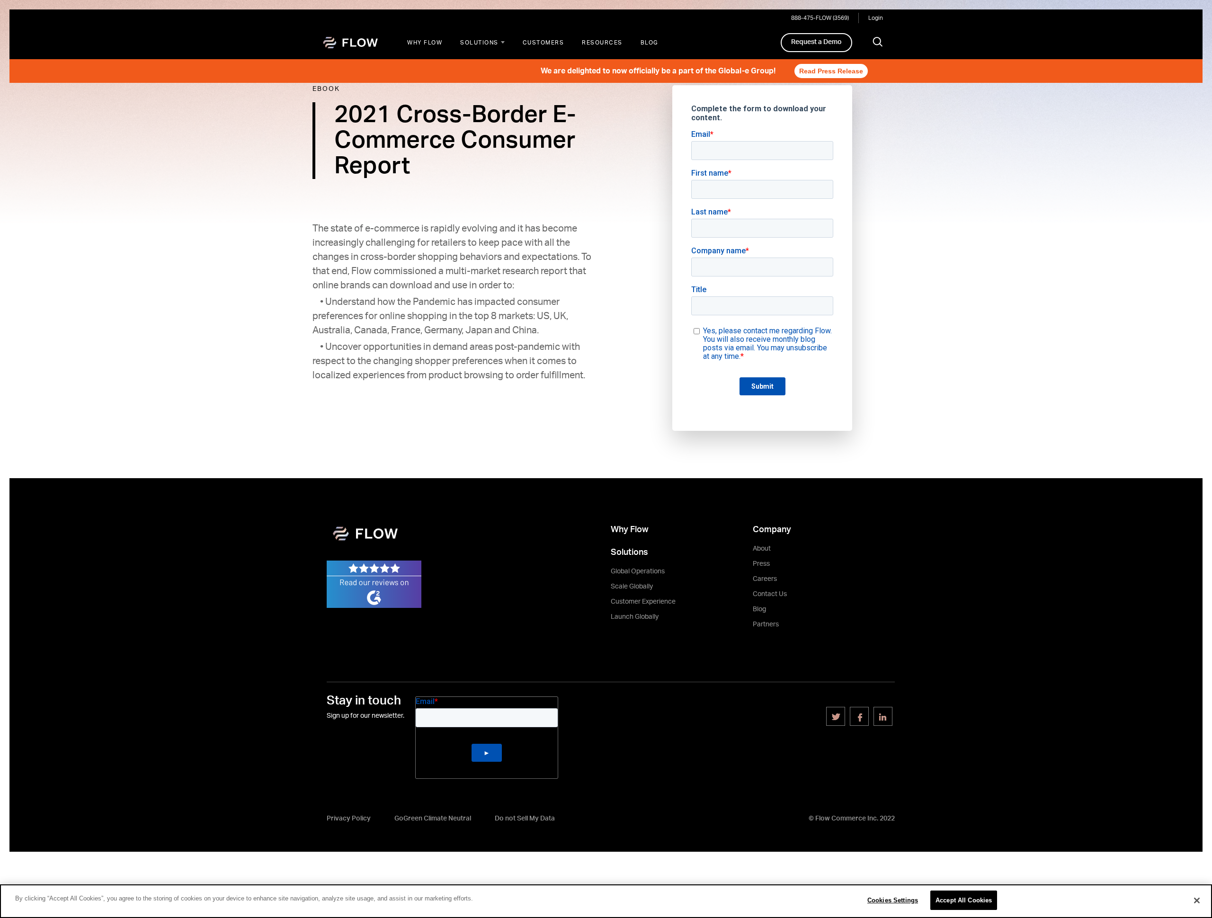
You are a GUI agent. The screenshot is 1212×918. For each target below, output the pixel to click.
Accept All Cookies (964, 900)
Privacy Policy (349, 818)
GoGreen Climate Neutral (432, 818)
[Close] (1196, 900)
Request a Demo (816, 42)
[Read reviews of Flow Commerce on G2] (374, 584)
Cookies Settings (892, 900)
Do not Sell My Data (525, 818)
